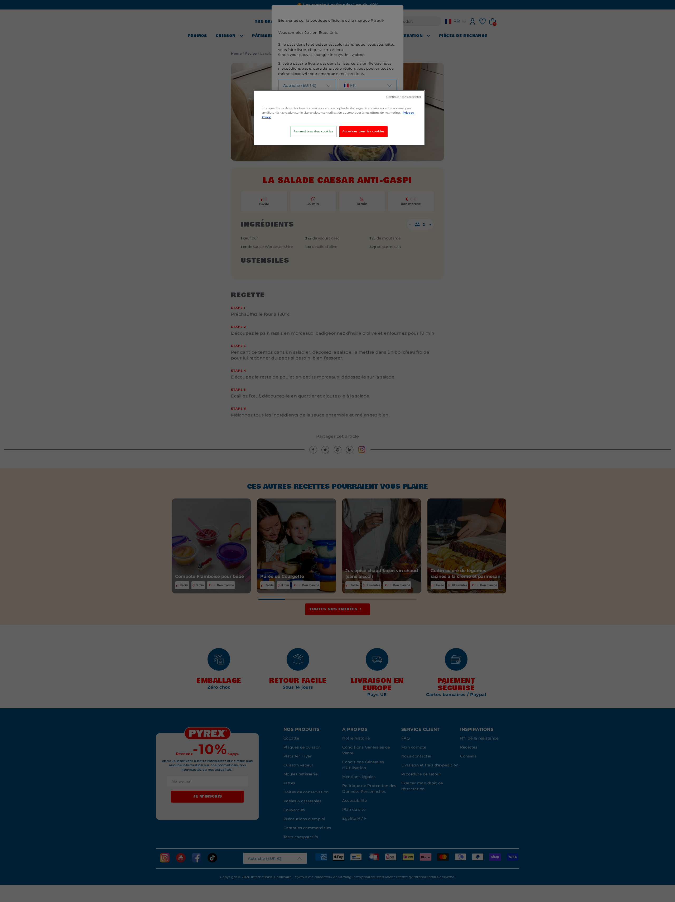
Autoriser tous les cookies (363, 131)
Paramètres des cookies (313, 131)
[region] (339, 117)
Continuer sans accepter (403, 97)
